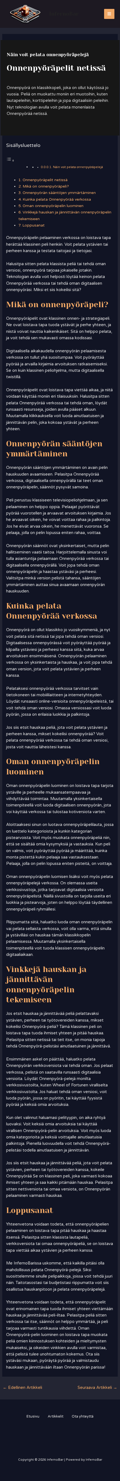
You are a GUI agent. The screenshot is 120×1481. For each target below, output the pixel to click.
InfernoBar (64, 14)
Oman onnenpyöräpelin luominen (53, 205)
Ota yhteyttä (82, 1416)
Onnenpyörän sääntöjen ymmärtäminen (59, 192)
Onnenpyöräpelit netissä (45, 180)
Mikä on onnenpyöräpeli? (46, 186)
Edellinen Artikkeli (22, 1387)
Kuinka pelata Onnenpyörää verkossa (57, 199)
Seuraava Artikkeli (97, 1387)
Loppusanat (33, 225)
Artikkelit (55, 1416)
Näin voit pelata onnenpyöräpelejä (78, 167)
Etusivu (33, 1416)
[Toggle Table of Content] (10, 160)
